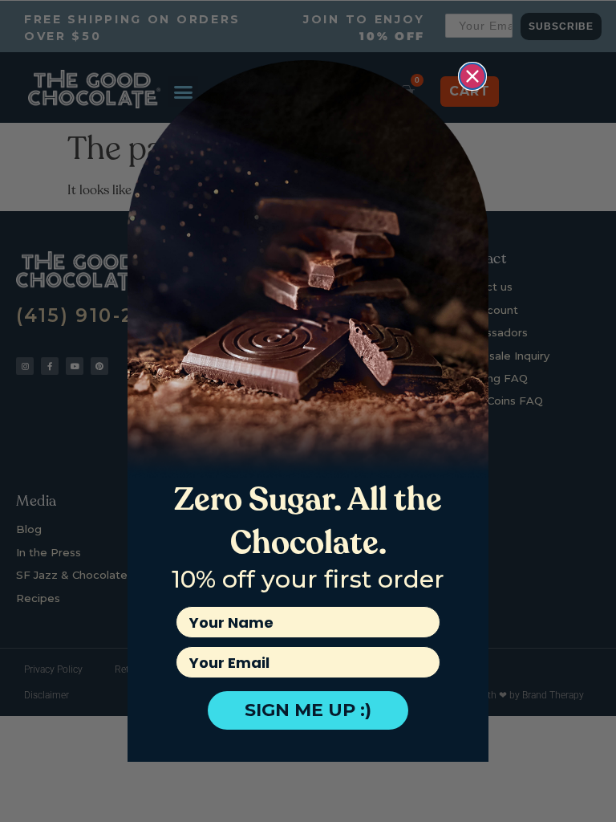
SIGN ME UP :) (308, 710)
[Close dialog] (472, 76)
